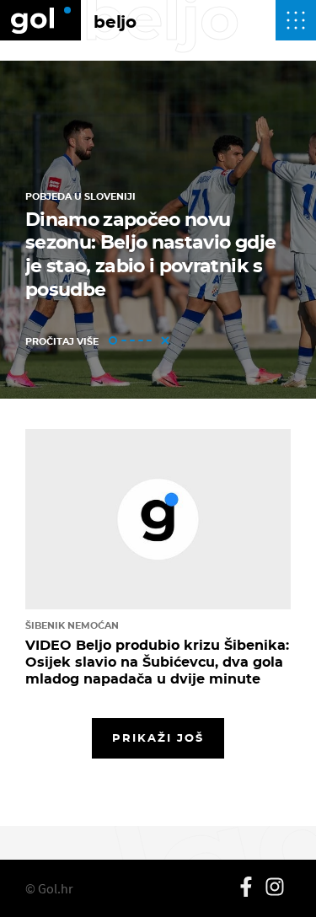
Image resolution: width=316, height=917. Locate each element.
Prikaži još (158, 737)
